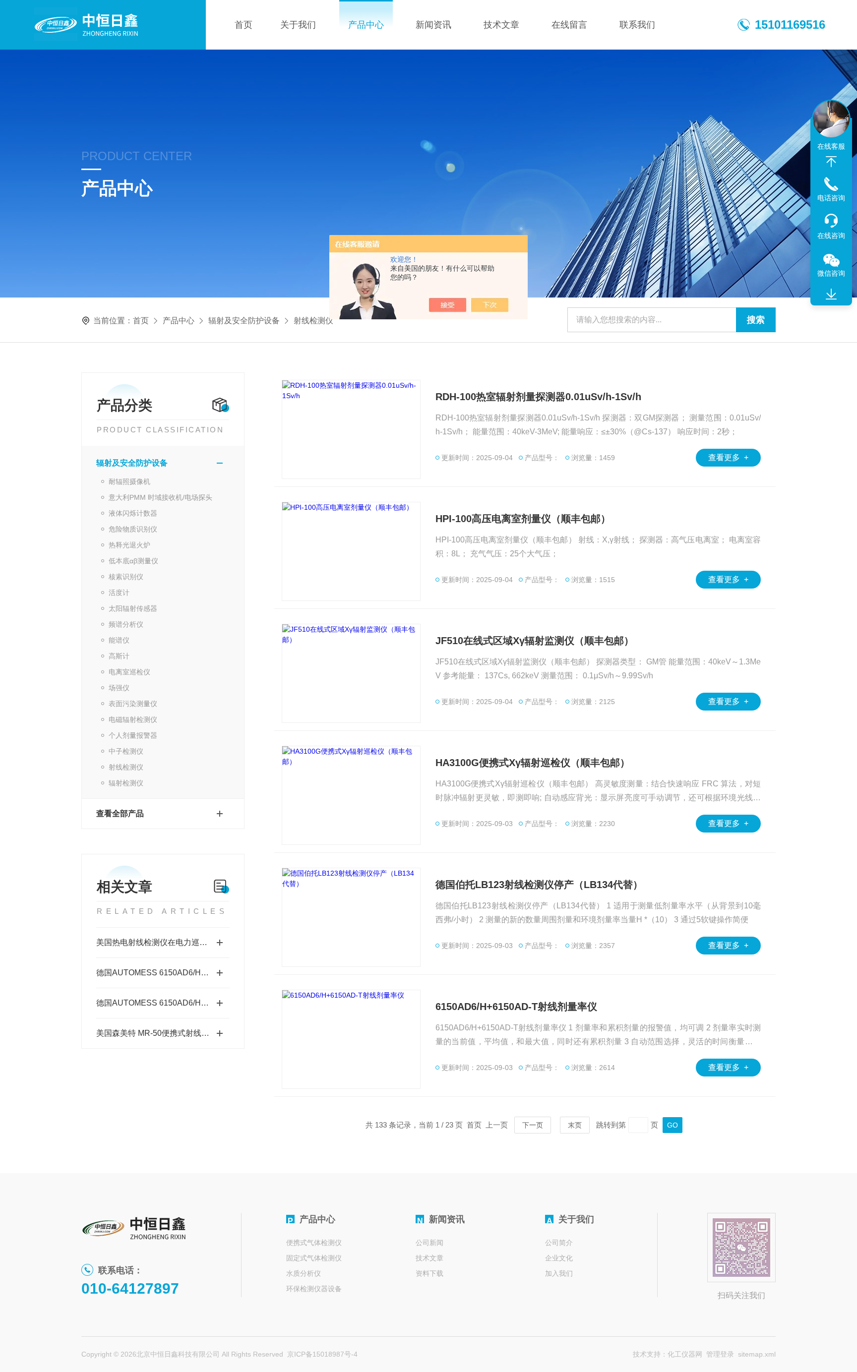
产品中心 (366, 25)
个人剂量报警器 (133, 735)
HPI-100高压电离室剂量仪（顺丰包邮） (523, 518)
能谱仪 (119, 640)
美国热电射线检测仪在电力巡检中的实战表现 (163, 942)
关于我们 (298, 25)
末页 (575, 1125)
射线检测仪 (126, 767)
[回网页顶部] (831, 162)
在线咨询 (831, 235)
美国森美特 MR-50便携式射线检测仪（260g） (163, 1033)
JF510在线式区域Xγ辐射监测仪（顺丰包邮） (534, 640)
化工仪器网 (685, 1354)
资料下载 (429, 1273)
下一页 (532, 1125)
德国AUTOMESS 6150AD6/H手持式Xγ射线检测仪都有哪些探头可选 (163, 1003)
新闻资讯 (433, 25)
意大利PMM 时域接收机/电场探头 (160, 497)
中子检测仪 (126, 751)
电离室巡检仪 (129, 672)
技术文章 (501, 25)
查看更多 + (728, 457)
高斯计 (119, 656)
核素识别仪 (126, 577)
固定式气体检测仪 (314, 1258)
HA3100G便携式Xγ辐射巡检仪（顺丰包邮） (532, 762)
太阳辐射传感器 (133, 608)
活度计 (119, 593)
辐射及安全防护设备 (244, 320)
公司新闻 (429, 1243)
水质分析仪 (303, 1273)
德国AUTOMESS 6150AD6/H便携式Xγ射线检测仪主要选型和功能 (163, 972)
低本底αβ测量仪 (133, 561)
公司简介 (559, 1243)
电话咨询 (831, 198)
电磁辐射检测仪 (133, 719)
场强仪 (119, 688)
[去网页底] (831, 294)
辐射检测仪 (126, 783)
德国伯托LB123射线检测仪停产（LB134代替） (539, 884)
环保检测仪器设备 (314, 1289)
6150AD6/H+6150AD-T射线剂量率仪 (516, 1006)
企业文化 (559, 1258)
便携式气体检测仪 (314, 1243)
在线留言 (569, 25)
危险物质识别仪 (133, 529)
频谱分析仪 (126, 624)
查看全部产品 (120, 813)
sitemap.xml (757, 1354)
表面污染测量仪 (133, 704)
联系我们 (637, 25)
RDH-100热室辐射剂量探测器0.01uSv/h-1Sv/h (538, 396)
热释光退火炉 (129, 545)
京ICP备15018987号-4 (322, 1354)
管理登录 (720, 1354)
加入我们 (559, 1273)
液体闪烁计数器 (133, 513)
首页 (243, 25)
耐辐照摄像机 (129, 481)
